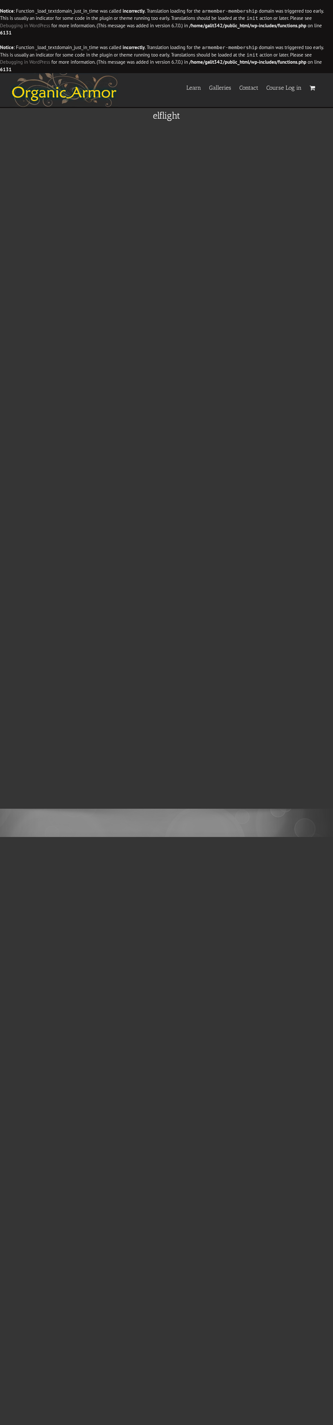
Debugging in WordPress (25, 25)
